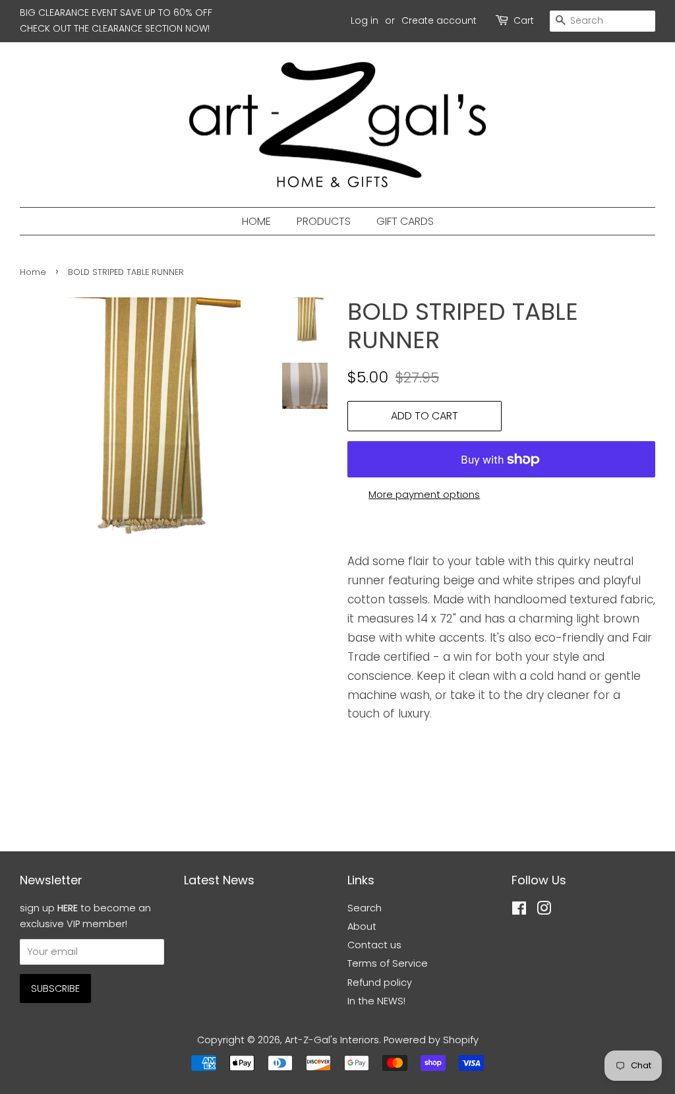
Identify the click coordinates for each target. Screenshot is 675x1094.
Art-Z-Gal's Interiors (332, 1040)
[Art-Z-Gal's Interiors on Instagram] (544, 910)
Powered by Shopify (431, 1040)
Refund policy (379, 982)
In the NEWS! (376, 1001)
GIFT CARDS (405, 221)
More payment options (424, 494)
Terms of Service (387, 963)
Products (324, 221)
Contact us (374, 945)
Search (364, 908)
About (361, 926)
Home (256, 221)
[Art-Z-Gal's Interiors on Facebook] (519, 910)
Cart (524, 20)
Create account (439, 20)
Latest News (219, 880)
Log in (364, 20)
